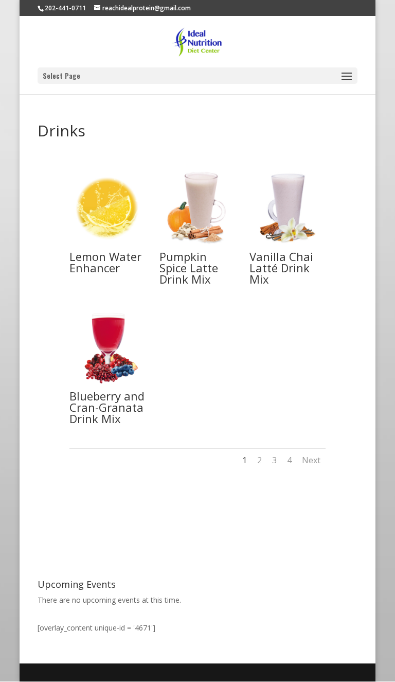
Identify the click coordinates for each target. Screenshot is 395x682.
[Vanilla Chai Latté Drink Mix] (287, 245)
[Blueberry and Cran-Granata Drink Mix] (107, 385)
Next (311, 460)
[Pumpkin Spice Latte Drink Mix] (197, 245)
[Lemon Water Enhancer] (107, 245)
